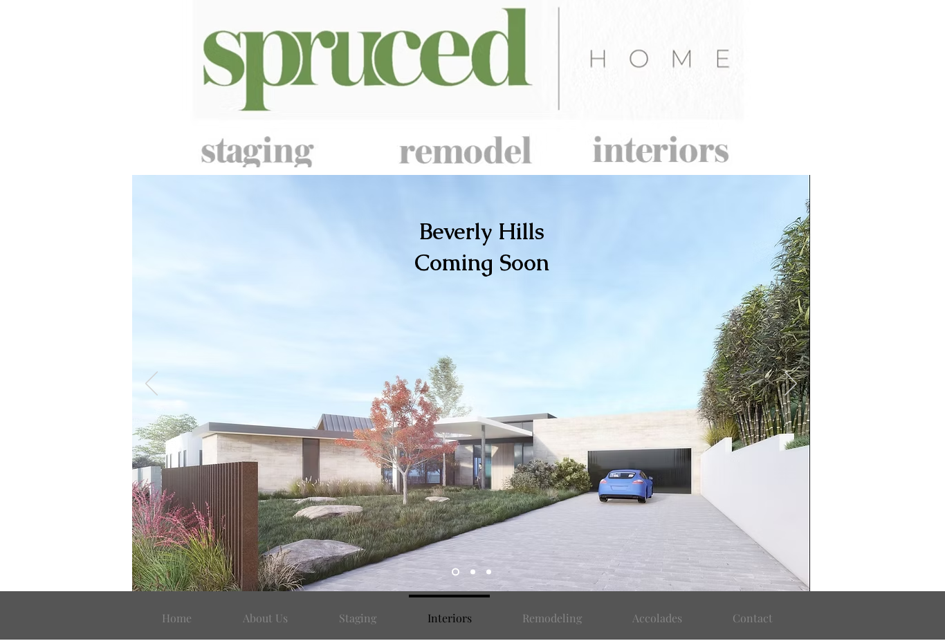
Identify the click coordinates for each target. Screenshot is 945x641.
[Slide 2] (472, 572)
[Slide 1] (455, 572)
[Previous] (151, 384)
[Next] (791, 384)
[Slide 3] (488, 572)
